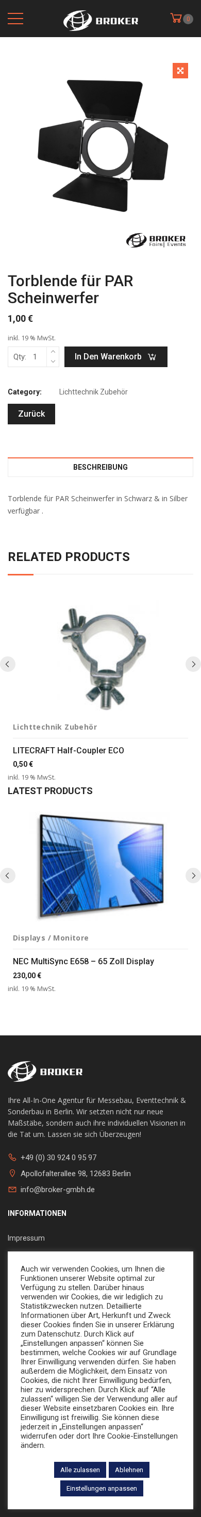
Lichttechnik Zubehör (93, 392)
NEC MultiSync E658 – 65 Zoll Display (83, 961)
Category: (25, 392)
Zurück (31, 414)
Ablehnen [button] (129, 1470)
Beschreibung (100, 467)
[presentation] (7, 664)
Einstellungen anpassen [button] (101, 1488)
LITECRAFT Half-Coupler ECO (68, 750)
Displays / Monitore (51, 938)
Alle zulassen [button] (80, 1470)
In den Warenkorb (108, 356)
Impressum (26, 1238)
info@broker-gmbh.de (58, 1189)
